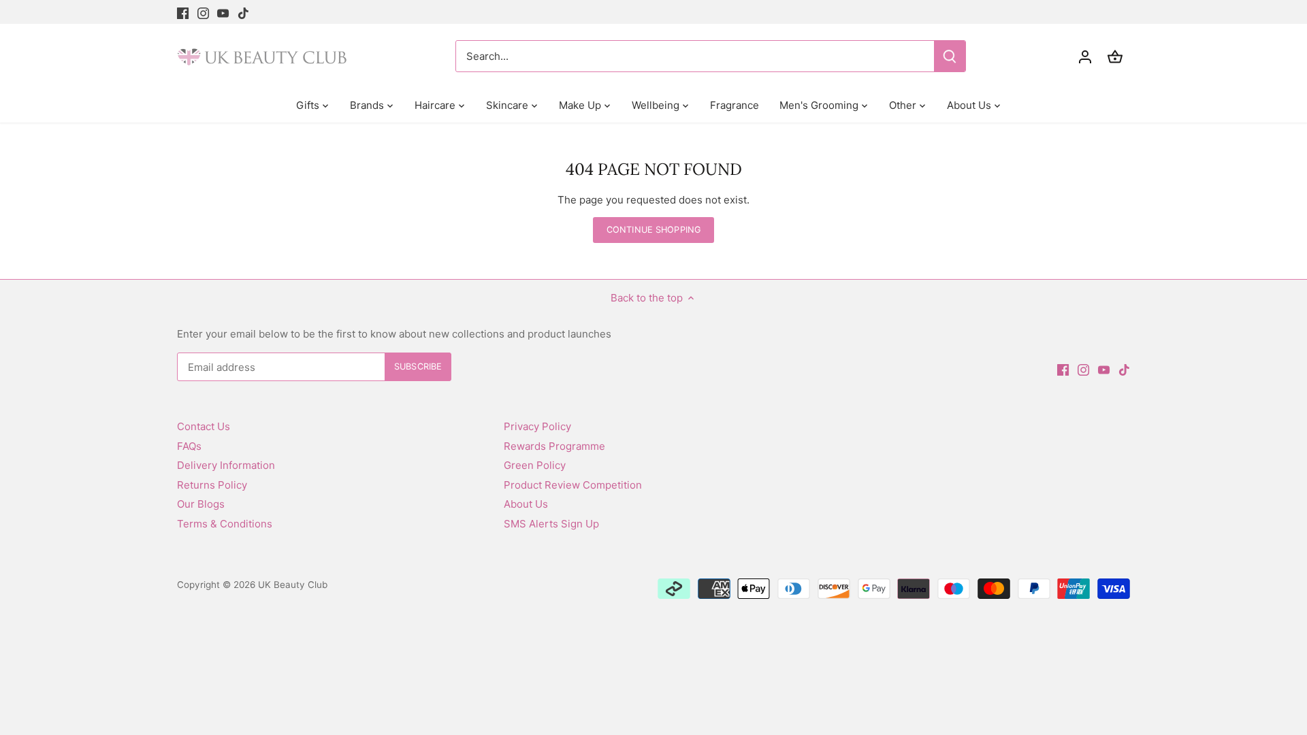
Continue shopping (653, 230)
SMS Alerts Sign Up (551, 523)
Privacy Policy (537, 426)
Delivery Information (226, 465)
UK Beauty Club (292, 584)
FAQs (189, 446)
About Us (526, 503)
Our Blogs (201, 503)
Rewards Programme (554, 446)
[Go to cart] (1115, 56)
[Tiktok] (243, 12)
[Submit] (949, 56)
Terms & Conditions (224, 523)
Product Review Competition (573, 484)
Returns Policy (212, 484)
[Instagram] (203, 12)
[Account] (1085, 56)
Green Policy (535, 465)
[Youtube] (223, 12)
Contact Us (203, 426)
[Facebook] (183, 12)
